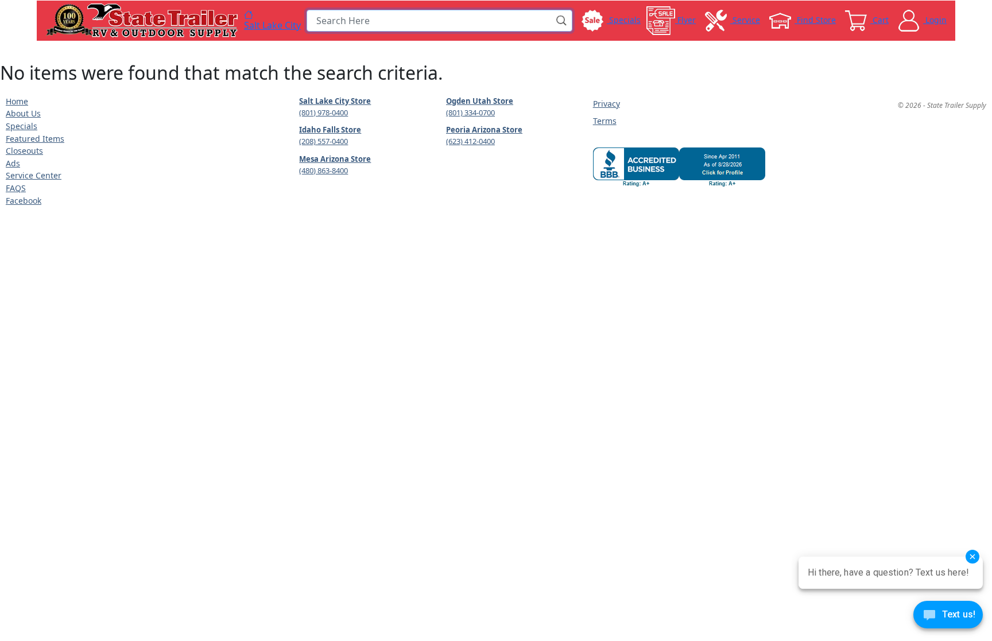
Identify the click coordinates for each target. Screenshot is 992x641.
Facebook (23, 200)
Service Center (33, 175)
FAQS (16, 187)
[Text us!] (948, 617)
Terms (605, 120)
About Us (23, 113)
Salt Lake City (272, 24)
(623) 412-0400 (470, 141)
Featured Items (35, 138)
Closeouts (24, 150)
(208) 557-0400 (323, 141)
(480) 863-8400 (323, 170)
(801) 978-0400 (323, 112)
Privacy (606, 103)
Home (17, 101)
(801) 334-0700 (470, 112)
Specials (21, 126)
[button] (562, 20)
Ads (13, 163)
